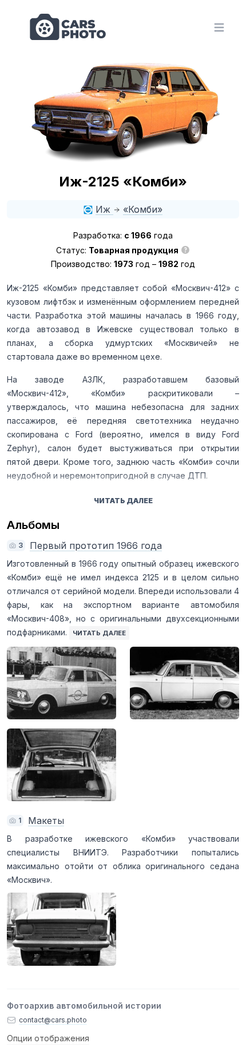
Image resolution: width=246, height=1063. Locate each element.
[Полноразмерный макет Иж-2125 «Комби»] (61, 929)
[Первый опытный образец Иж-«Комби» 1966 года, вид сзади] (61, 764)
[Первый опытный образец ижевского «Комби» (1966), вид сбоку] (184, 683)
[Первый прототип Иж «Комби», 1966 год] (61, 683)
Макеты (46, 820)
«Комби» (142, 209)
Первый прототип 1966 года (96, 545)
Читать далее (99, 633)
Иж (104, 209)
